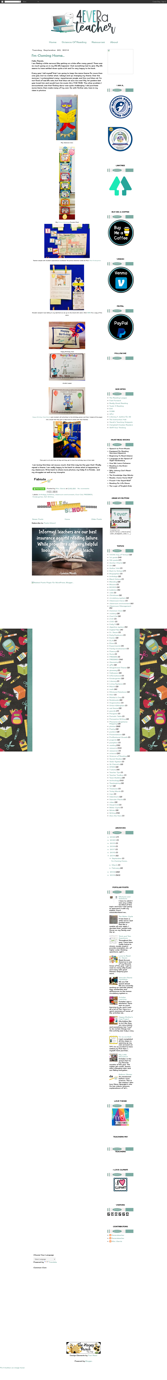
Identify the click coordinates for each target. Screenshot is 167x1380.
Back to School (116, 571)
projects (113, 740)
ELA (111, 640)
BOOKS (112, 587)
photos (112, 726)
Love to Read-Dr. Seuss (125, 957)
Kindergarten (38, 497)
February (116, 868)
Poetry (112, 729)
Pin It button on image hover (12, 1368)
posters (112, 732)
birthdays (42, 494)
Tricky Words (115, 791)
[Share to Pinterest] (56, 492)
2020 (113, 840)
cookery (112, 613)
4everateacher (118, 1235)
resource (113, 748)
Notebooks (114, 700)
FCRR (112, 411)
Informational (115, 676)
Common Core (115, 611)
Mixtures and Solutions (124, 898)
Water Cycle (114, 807)
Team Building (115, 778)
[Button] (120, 528)
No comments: (83, 488)
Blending (113, 582)
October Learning (122, 998)
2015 (113, 852)
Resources (98, 42)
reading (112, 745)
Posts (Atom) (50, 523)
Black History (115, 579)
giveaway (113, 670)
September (117, 858)
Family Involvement (117, 649)
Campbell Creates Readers (121, 425)
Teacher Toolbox (116, 775)
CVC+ (112, 621)
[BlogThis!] (50, 492)
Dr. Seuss (113, 632)
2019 (113, 843)
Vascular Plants (116, 799)
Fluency (112, 651)
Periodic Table (115, 716)
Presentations (115, 734)
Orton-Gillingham (117, 705)
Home (52, 42)
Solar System (115, 762)
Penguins (113, 714)
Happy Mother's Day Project (126, 1018)
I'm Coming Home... (48, 55)
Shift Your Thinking (117, 428)
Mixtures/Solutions (117, 692)
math (111, 689)
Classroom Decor (117, 601)
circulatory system (117, 598)
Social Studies (115, 759)
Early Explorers (116, 635)
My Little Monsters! (123, 1055)
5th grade (113, 560)
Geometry (113, 662)
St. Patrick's (114, 764)
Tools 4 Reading (116, 406)
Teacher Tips (114, 772)
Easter (112, 638)
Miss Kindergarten (95, 260)
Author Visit (114, 568)
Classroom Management (120, 606)
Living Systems (116, 684)
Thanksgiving (114, 783)
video (111, 802)
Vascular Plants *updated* (125, 978)
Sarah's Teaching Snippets (121, 422)
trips (111, 794)
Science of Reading (118, 756)
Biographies (114, 574)
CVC (111, 619)
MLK (111, 695)
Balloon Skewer (125, 1074)
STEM (112, 767)
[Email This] (48, 492)
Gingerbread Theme (117, 668)
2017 (113, 849)
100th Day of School (119, 555)
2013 (113, 872)
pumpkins (113, 743)
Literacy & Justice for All (120, 417)
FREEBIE (113, 657)
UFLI (111, 414)
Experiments (114, 646)
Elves (111, 643)
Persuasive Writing (117, 719)
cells (111, 593)
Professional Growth (118, 737)
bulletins (50, 494)
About (114, 42)
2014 (113, 856)
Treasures (113, 789)
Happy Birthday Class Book (41, 417)
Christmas (113, 595)
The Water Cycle (126, 916)
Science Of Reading (74, 42)
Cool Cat (79, 494)
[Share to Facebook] (54, 492)
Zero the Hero (115, 816)
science (112, 753)
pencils (112, 711)
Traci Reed (92, 1355)
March (112, 686)
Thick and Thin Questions (125, 937)
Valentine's (114, 797)
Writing (51, 497)
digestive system (116, 627)
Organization (115, 703)
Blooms (112, 584)
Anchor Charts (115, 563)
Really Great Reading (118, 403)
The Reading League (118, 398)
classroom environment (64, 494)
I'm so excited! (125, 1037)
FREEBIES (88, 494)
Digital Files (114, 630)
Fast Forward (115, 400)
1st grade (113, 557)
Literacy (112, 681)
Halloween (113, 673)
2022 (113, 837)
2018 (113, 846)
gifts (111, 665)
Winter (112, 810)
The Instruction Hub (117, 419)
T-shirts (112, 770)
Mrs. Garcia (61, 488)
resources (113, 751)
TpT (45, 497)
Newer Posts (37, 519)
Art (110, 566)
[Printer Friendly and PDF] (39, 489)
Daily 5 (112, 624)
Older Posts (96, 519)
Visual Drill (114, 805)
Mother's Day (115, 697)
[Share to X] (52, 492)
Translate (53, 1262)
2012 (113, 875)
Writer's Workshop (64, 222)
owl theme (113, 708)
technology (114, 780)
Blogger (88, 1361)
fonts (111, 654)
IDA (111, 409)
